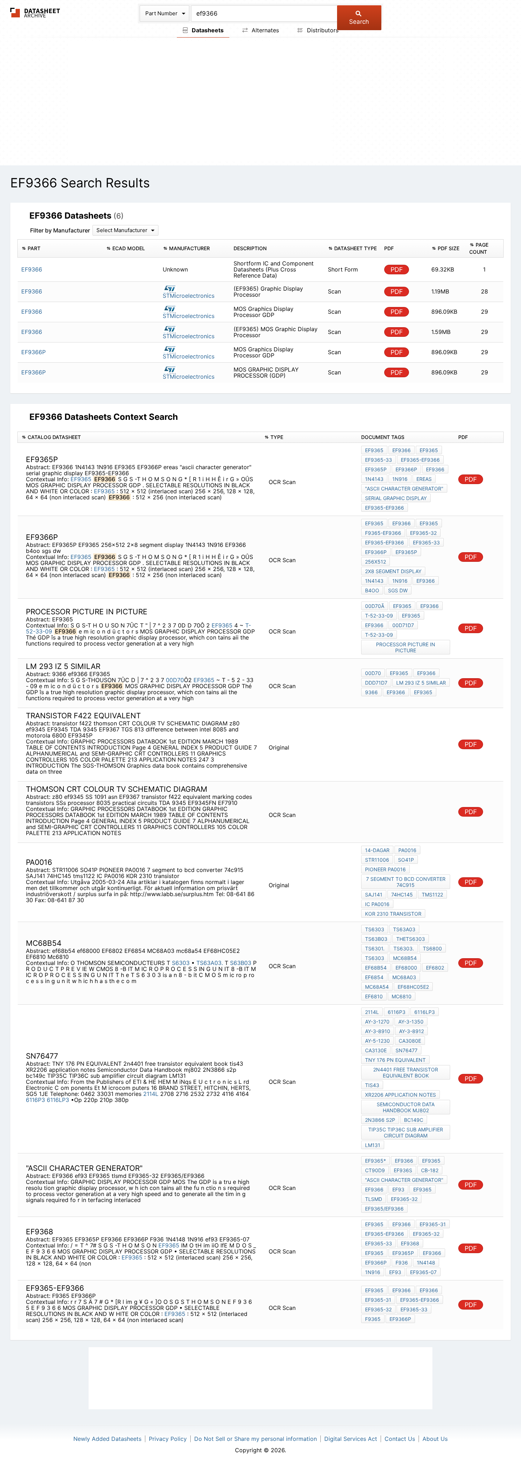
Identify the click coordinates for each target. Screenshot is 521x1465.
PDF (397, 269)
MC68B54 (405, 958)
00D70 (175, 680)
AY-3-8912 (411, 1031)
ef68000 (406, 968)
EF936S (403, 1170)
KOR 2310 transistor (393, 914)
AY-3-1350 (411, 1022)
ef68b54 (376, 968)
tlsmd (373, 1199)
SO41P (406, 860)
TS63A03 (404, 929)
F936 (402, 1263)
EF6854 (374, 977)
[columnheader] (60, 248)
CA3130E (376, 1050)
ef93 (398, 1189)
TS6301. (375, 948)
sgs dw (398, 590)
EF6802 (435, 968)
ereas (424, 479)
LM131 (372, 1145)
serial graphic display (396, 498)
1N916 (400, 479)
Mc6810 (401, 996)
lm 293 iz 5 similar (421, 683)
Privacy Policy (168, 1438)
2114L (150, 1093)
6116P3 (35, 1099)
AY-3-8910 (377, 1031)
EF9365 (81, 479)
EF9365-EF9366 (420, 460)
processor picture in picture (405, 647)
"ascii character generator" (404, 488)
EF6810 (374, 996)
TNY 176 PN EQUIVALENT (395, 1060)
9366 (371, 692)
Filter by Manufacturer (60, 230)
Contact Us (400, 1438)
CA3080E (410, 1041)
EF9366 (401, 450)
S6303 (181, 962)
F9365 (373, 1319)
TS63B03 (376, 939)
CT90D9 (375, 1170)
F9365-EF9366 (383, 533)
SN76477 (407, 1050)
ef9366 (396, 692)
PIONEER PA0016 (385, 869)
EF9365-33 (378, 460)
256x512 (375, 562)
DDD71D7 (376, 683)
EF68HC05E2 (413, 987)
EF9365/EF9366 (384, 1209)
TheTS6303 (410, 939)
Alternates (264, 30)
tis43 (372, 1085)
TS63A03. (209, 962)
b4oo (372, 590)
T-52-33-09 (379, 616)
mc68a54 (377, 987)
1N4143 (374, 479)
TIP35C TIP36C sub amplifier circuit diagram (405, 1132)
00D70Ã (374, 606)
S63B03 (240, 962)
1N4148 (426, 1263)
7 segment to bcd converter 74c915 (406, 882)
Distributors (321, 30)
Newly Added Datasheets (107, 1438)
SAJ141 (373, 894)
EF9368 (410, 1243)
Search (359, 21)
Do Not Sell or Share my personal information (255, 1438)
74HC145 (402, 894)
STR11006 (377, 860)
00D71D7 (403, 625)
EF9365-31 (433, 1224)
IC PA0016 (377, 904)
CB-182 (429, 1170)
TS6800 (432, 948)
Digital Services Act (350, 1438)
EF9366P (406, 469)
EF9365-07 (423, 1272)
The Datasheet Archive (35, 12)
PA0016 (407, 850)
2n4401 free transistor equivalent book (405, 1072)
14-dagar (377, 850)
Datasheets (207, 30)
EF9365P (376, 469)
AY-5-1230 (377, 1041)
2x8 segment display (393, 571)
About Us (435, 1438)
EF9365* (375, 1161)
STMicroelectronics (188, 295)
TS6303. (403, 948)
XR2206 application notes (400, 1095)
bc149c (413, 1120)
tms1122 (432, 894)
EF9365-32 (423, 533)
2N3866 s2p (380, 1120)
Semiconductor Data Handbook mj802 (406, 1107)
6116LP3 (59, 1099)
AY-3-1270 (377, 1022)
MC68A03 (404, 977)
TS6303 (374, 929)
